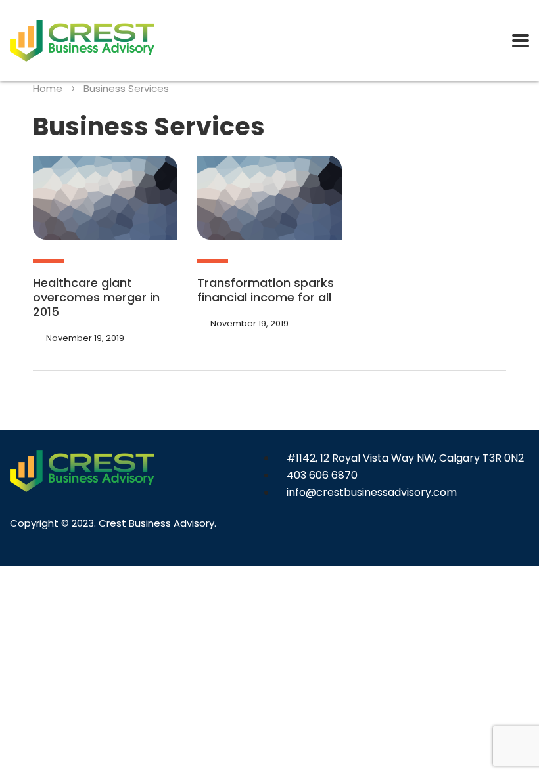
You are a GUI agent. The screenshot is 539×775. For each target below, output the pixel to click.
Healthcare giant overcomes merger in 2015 (96, 297)
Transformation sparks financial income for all (265, 290)
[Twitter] (316, 535)
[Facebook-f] (287, 535)
